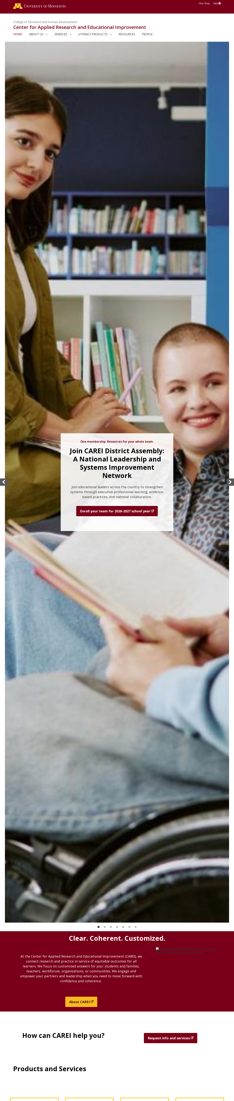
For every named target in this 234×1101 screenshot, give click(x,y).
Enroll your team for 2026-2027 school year (115, 511)
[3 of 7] (111, 927)
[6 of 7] (129, 927)
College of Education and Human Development (45, 22)
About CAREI (79, 1002)
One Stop (204, 3)
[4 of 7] (117, 927)
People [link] (147, 34)
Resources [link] (127, 34)
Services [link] (60, 34)
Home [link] (17, 34)
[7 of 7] (136, 927)
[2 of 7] (105, 927)
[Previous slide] (3, 482)
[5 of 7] (123, 927)
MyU (216, 3)
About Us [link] (36, 34)
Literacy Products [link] (92, 34)
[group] (117, 482)
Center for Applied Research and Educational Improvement (79, 27)
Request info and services (169, 1038)
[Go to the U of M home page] (39, 6)
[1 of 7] (98, 927)
